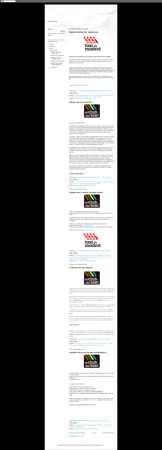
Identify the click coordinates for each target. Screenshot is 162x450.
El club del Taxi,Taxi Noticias (80, 268)
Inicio (94, 433)
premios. (101, 425)
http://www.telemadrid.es (81, 85)
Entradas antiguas (109, 433)
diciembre (53, 50)
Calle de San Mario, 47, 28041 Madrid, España (86, 428)
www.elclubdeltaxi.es (88, 225)
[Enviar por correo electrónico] (70, 93)
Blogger (102, 445)
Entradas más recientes (77, 433)
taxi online (99, 97)
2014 (50, 44)
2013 (50, 46)
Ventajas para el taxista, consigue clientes (86, 192)
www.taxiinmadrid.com (89, 230)
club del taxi (87, 95)
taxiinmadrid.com (83, 258)
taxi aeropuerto (90, 257)
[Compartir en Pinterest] (76, 93)
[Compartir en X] (73, 93)
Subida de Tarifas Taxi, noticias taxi (83, 32)
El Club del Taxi (92, 400)
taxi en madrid (92, 97)
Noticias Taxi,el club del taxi (80, 102)
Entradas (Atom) (80, 436)
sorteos (71, 426)
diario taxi (93, 95)
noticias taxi (106, 95)
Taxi (81, 97)
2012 (50, 48)
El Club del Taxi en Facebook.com (50, 38)
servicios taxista (76, 97)
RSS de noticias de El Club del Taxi (53, 38)
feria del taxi (99, 181)
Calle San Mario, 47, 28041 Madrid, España (85, 98)
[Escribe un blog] (71, 93)
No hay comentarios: (106, 90)
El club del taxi (80, 90)
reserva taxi (74, 183)
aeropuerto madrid (79, 95)
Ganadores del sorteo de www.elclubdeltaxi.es (88, 352)
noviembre (53, 67)
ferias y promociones (93, 425)
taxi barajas (86, 97)
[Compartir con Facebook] (75, 93)
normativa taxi (99, 95)
